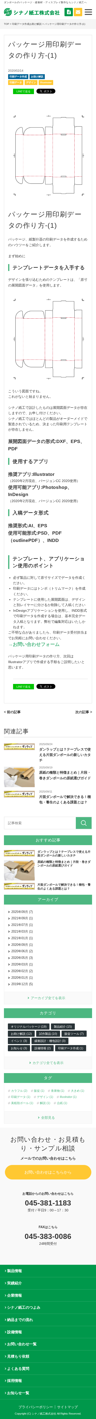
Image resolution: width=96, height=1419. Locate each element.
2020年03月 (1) (22, 964)
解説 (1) (45, 1103)
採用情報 (14, 1380)
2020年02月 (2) (22, 971)
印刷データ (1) (20, 1097)
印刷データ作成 (18, 76)
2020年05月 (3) (22, 958)
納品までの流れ (20, 1320)
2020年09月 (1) (22, 945)
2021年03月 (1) (22, 931)
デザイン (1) (45, 1097)
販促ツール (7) (74, 1034)
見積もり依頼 (18, 1356)
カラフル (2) (19, 1091)
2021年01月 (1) (22, 938)
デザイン (31, 82)
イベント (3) (19, 1041)
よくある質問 (18, 1368)
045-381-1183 (48, 1203)
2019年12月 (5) (22, 984)
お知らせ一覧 (18, 1393)
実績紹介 (14, 1283)
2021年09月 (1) (22, 918)
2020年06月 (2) (22, 951)
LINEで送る (23, 91)
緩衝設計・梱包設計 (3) (49, 1041)
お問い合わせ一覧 (22, 1344)
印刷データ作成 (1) (70, 1048)
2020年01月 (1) (22, 977)
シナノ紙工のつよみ (23, 1307)
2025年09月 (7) (22, 912)
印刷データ (16, 82)
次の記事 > (83, 712)
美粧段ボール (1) (22, 1103)
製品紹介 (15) (63, 1026)
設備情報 (14, 1332)
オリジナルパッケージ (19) (29, 1026)
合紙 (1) (62, 1103)
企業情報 (14, 1295)
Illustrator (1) (68, 1097)
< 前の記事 (12, 712)
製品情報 (14, 1271)
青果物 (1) (57, 1091)
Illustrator (46, 82)
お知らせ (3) (19, 1048)
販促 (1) (39, 1091)
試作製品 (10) (48, 1034)
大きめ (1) (77, 1091)
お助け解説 (37, 76)
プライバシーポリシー (35, 1407)
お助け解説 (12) (21, 1034)
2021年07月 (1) (22, 925)
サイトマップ (67, 1407)
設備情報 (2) (42, 1048)
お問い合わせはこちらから (48, 1172)
